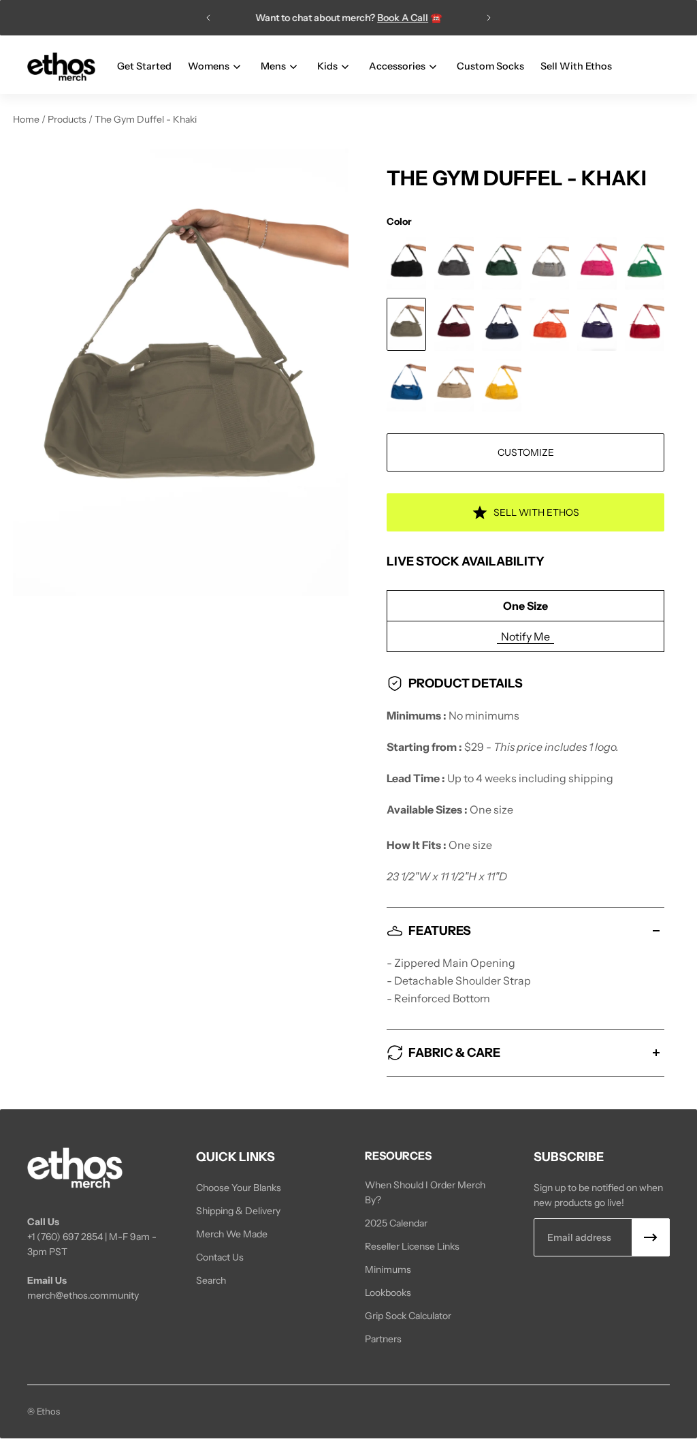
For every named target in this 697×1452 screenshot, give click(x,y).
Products (68, 119)
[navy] (501, 324)
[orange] (549, 324)
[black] (406, 263)
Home (27, 119)
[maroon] (454, 324)
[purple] (597, 324)
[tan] (454, 385)
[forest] (501, 263)
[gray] (549, 263)
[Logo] (61, 67)
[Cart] (661, 67)
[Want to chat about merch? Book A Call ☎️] (348, 17)
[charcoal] (454, 263)
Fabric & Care (454, 1052)
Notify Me (525, 636)
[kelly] (644, 263)
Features (439, 930)
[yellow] (501, 385)
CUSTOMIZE (526, 452)
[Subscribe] (651, 1237)
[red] (644, 324)
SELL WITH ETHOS (536, 512)
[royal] (406, 385)
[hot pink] (597, 263)
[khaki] (406, 324)
